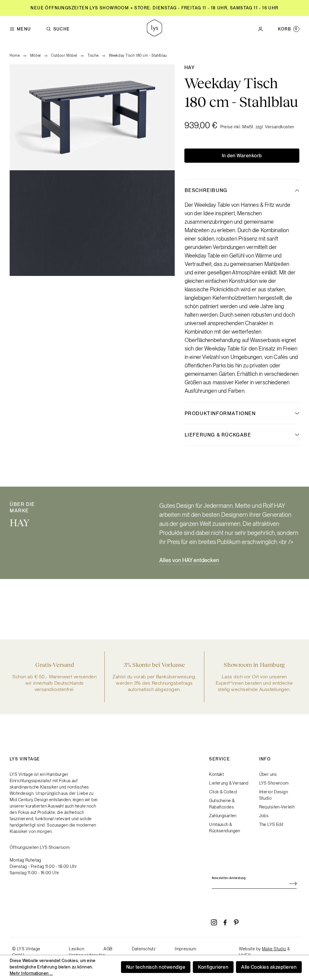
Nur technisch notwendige (156, 967)
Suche (61, 29)
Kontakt (216, 774)
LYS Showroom (274, 783)
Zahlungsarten (222, 815)
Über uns (268, 774)
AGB (108, 948)
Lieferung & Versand (228, 783)
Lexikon (76, 948)
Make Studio (274, 948)
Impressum (185, 948)
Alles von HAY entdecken (189, 560)
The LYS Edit (271, 824)
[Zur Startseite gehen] (154, 29)
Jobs (264, 815)
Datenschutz (144, 948)
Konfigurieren (213, 967)
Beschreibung (206, 190)
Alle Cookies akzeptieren (269, 967)
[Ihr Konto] (260, 29)
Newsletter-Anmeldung (229, 878)
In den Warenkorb (242, 155)
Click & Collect (223, 791)
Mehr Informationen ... (31, 973)
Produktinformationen (220, 413)
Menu (24, 29)
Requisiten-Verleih (277, 807)
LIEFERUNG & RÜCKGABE (218, 435)
